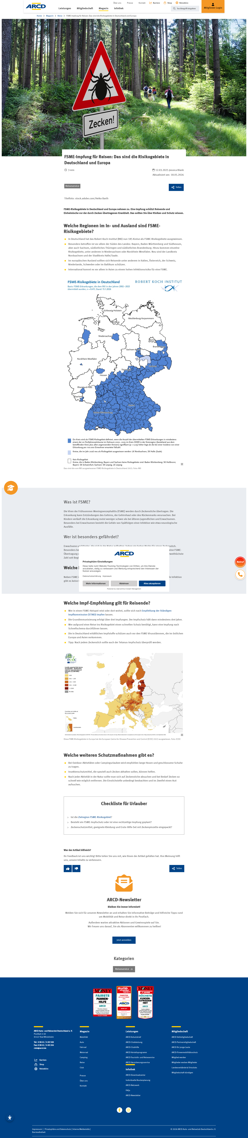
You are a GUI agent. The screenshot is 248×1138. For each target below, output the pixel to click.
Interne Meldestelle (81, 1129)
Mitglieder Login (213, 8)
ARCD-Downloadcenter (135, 1075)
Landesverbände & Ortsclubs (184, 1068)
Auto (82, 1042)
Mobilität (84, 1037)
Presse (130, 3)
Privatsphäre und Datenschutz (58, 1129)
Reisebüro (183, 3)
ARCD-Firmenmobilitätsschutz (185, 1052)
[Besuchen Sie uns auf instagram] (128, 1110)
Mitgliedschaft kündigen (182, 1073)
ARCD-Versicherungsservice (138, 1063)
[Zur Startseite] (36, 6)
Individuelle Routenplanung (138, 1080)
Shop (169, 3)
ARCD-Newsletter (133, 1095)
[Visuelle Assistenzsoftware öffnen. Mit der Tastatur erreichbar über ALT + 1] (10, 1118)
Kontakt (142, 3)
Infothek (118, 8)
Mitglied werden (179, 1057)
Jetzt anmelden (124, 940)
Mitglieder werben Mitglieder (184, 1063)
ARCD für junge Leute (181, 1047)
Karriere (156, 3)
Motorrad (84, 1052)
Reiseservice (72, 186)
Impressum (37, 1129)
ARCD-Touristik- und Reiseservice (140, 1057)
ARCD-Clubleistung (134, 1042)
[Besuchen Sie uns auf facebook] (119, 1110)
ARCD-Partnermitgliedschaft (184, 1042)
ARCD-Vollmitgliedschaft (182, 1037)
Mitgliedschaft (85, 8)
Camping (84, 1057)
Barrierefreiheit (38, 1132)
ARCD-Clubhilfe (132, 1047)
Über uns (117, 3)
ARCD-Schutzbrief (133, 1037)
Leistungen (65, 8)
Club (82, 1068)
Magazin (103, 8)
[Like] (68, 868)
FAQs (128, 1090)
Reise (82, 1063)
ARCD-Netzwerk (132, 1085)
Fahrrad (83, 1047)
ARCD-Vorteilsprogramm (136, 1052)
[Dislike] (76, 868)
